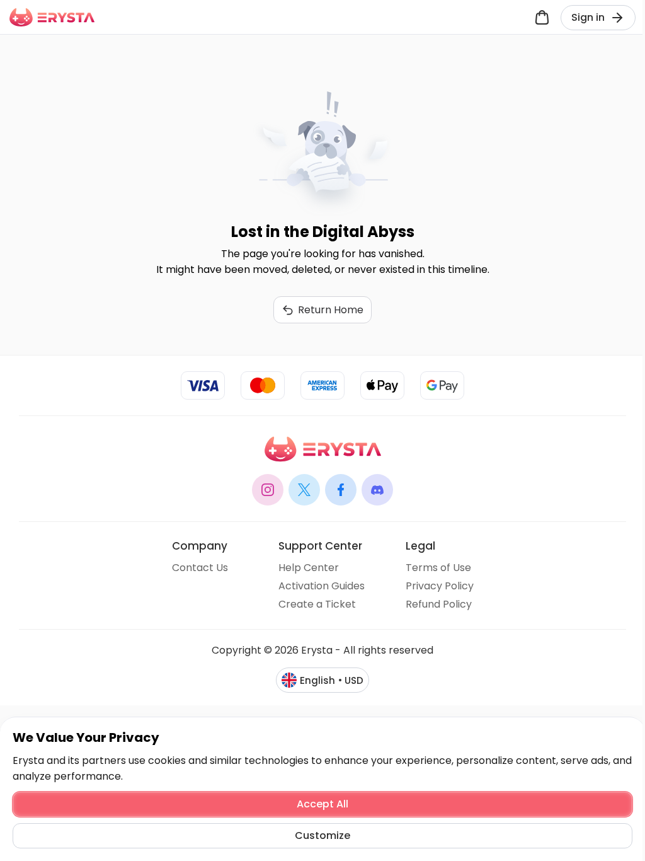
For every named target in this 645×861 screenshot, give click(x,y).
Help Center (308, 567)
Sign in (588, 17)
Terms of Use (438, 567)
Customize (322, 835)
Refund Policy (439, 604)
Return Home (330, 310)
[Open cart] (542, 17)
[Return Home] (51, 17)
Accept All (322, 804)
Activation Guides (321, 586)
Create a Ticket (317, 604)
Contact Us (200, 567)
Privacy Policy (440, 586)
